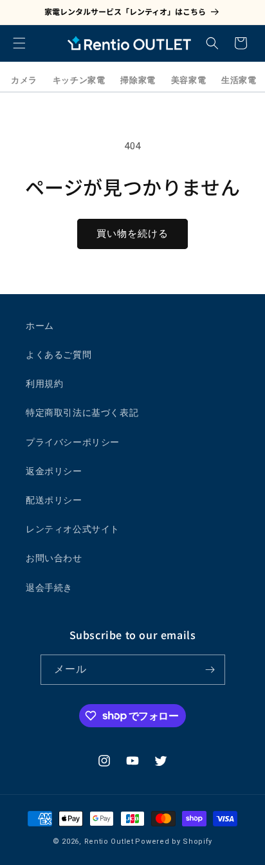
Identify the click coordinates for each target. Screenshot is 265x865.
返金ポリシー (54, 471)
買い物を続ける (132, 233)
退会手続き (49, 587)
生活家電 (238, 80)
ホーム (40, 326)
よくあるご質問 (58, 354)
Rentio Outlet (109, 841)
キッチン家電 (79, 80)
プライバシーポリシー (73, 442)
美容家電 (188, 80)
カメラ (24, 80)
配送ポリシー (54, 500)
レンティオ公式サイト (73, 529)
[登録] (210, 670)
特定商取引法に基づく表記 (82, 412)
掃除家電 (137, 80)
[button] (19, 43)
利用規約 (44, 383)
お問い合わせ (54, 558)
